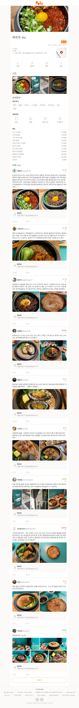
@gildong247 (27, 280)
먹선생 (19, 631)
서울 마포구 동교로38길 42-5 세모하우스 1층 (30, 53)
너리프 (19, 429)
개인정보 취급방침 (53, 695)
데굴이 (19, 171)
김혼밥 (19, 331)
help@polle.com (71, 692)
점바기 (19, 280)
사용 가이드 (7, 695)
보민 (18, 582)
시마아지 (20, 229)
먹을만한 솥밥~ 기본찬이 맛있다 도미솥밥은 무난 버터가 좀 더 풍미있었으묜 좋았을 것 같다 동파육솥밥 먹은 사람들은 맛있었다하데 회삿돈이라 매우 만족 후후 (38, 435)
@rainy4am (25, 582)
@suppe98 (26, 171)
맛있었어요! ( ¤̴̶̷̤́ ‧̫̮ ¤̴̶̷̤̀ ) (19, 635)
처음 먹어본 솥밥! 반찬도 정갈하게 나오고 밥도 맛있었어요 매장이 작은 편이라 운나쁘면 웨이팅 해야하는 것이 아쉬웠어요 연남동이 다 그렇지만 (39, 485)
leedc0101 (21, 529)
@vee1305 (26, 331)
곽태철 (19, 480)
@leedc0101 (31, 529)
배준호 (19, 380)
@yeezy (27, 229)
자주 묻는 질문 (17, 695)
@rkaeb (25, 380)
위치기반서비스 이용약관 (68, 695)
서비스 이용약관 (41, 695)
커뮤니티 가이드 (29, 695)
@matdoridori (27, 480)
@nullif (25, 429)
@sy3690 (25, 631)
